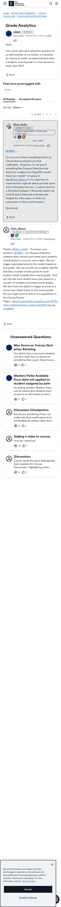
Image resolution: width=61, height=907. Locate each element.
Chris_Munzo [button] (18, 228)
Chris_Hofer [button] (20, 124)
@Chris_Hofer (20, 249)
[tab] (9, 99)
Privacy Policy (29, 881)
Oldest (17, 107)
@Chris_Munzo (18, 179)
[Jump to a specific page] (55, 114)
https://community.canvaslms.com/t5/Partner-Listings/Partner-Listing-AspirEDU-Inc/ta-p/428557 (30, 305)
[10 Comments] (17, 235)
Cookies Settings (28, 897)
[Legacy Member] (19, 137)
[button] (9, 34)
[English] (17, 3)
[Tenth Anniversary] (12, 235)
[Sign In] (56, 3)
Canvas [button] (8, 90)
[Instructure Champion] (15, 137)
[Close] (52, 864)
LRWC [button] (17, 32)
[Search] (51, 3)
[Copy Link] (15, 40)
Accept (28, 889)
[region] (28, 883)
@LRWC (10, 151)
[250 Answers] (24, 137)
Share (10, 75)
